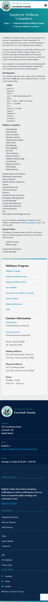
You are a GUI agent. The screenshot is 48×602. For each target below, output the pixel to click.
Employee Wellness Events (16, 276)
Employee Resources (14, 304)
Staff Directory (7, 527)
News (4, 536)
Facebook (8, 576)
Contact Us (6, 546)
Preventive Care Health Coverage (20, 293)
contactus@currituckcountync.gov (19, 449)
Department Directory (10, 517)
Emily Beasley (30, 222)
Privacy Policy (7, 565)
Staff (8, 309)
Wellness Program (13, 271)
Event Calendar (7, 541)
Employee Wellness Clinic (16, 282)
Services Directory (9, 522)
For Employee (7, 560)
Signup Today (9, 503)
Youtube (8, 586)
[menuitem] (23, 517)
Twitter (7, 581)
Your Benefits (11, 287)
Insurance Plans (12, 298)
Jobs (3, 555)
